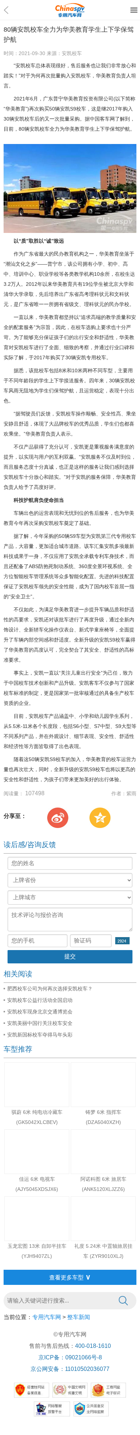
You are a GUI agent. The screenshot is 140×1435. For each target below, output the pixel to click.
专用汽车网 (46, 1317)
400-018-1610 (93, 1346)
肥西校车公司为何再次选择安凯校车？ (50, 988)
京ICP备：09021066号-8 (70, 1357)
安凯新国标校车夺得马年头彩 (40, 1035)
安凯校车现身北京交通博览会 (40, 1012)
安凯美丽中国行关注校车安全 (40, 1023)
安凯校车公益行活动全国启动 (40, 1000)
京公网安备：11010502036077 (70, 1369)
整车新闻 (78, 1317)
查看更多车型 (70, 1277)
